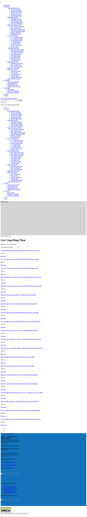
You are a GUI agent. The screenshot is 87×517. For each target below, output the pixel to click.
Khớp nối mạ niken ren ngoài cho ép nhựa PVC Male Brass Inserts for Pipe (21, 286)
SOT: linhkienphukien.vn (7, 468)
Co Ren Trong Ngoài (16, 40)
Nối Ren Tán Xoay (12, 62)
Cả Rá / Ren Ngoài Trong (18, 31)
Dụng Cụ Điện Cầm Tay (14, 79)
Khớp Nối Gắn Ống (12, 17)
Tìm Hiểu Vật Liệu (12, 85)
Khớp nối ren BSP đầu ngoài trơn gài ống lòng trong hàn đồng (17, 366)
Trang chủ (7, 5)
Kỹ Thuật (6, 80)
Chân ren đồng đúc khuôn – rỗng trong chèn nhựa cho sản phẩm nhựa (19, 401)
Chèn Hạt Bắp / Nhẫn (17, 22)
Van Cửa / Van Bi (15, 71)
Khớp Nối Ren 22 (16, 34)
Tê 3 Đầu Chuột (15, 57)
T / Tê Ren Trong (15, 43)
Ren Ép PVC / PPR (16, 12)
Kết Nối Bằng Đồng (16, 15)
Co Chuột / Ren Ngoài (17, 52)
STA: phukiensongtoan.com (8, 465)
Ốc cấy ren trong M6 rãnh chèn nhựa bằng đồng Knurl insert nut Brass (20, 259)
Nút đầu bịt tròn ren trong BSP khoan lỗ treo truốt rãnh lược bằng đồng (20, 312)
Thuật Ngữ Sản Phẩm (13, 82)
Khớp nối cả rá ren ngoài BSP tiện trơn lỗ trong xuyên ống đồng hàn (19, 383)
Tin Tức (6, 94)
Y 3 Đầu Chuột (15, 60)
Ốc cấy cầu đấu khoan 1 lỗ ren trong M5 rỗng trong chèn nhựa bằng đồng (20, 321)
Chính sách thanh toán (10, 491)
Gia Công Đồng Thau (13, 8)
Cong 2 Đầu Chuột (16, 54)
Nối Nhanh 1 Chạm (16, 19)
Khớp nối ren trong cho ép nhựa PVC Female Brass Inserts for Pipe (19, 303)
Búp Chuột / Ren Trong (17, 51)
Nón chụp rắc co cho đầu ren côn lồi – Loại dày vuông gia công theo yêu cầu (21, 348)
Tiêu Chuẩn (7, 88)
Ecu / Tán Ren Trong (16, 66)
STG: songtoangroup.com (8, 462)
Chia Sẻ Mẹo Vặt (12, 83)
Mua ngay (3, 256)
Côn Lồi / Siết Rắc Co (17, 23)
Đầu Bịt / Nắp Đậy (16, 32)
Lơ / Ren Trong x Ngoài (17, 26)
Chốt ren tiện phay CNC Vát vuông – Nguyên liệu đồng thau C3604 (19, 330)
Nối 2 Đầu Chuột (15, 55)
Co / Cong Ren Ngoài (17, 37)
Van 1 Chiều (14, 72)
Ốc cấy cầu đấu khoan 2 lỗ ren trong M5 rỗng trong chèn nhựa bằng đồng (20, 410)
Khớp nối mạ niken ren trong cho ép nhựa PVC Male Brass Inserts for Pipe (21, 277)
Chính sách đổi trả (9, 489)
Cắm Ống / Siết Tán (16, 20)
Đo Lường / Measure (13, 92)
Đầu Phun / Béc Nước (13, 68)
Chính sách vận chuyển (10, 488)
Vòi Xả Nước (14, 75)
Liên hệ (6, 95)
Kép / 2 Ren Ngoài (16, 28)
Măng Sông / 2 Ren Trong (18, 29)
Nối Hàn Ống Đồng (16, 11)
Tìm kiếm (19, 100)
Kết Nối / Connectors (13, 91)
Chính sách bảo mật (9, 486)
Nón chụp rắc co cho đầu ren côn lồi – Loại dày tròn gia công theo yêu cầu (21, 339)
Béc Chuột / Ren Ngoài (17, 49)
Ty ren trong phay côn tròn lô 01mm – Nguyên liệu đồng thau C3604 (19, 268)
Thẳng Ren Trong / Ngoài (14, 25)
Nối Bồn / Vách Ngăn (17, 63)
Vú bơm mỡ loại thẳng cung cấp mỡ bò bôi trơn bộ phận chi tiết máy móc (20, 250)
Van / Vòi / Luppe (12, 69)
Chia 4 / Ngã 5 (15, 46)
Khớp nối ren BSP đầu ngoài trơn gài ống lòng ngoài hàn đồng (17, 357)
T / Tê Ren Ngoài (15, 42)
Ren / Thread (11, 89)
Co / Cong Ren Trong (17, 39)
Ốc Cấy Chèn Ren (16, 9)
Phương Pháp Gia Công (13, 86)
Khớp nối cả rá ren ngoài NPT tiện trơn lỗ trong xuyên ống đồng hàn (19, 374)
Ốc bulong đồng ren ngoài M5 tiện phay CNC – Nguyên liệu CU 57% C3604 (22, 392)
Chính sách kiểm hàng (10, 492)
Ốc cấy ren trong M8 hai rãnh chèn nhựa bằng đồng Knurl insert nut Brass (21, 419)
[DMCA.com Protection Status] (6, 511)
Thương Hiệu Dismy (16, 77)
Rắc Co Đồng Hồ (15, 65)
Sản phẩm (6, 6)
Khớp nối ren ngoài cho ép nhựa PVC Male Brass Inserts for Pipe (18, 295)
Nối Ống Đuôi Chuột (13, 48)
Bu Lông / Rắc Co (16, 14)
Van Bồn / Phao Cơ (16, 74)
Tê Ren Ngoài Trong (16, 45)
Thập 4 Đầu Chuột (16, 59)
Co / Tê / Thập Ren (12, 35)
